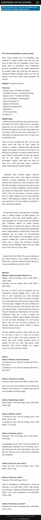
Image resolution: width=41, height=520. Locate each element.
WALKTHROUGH (6, 9)
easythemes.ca (24, 519)
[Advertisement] (20, 31)
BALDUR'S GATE (12, 7)
